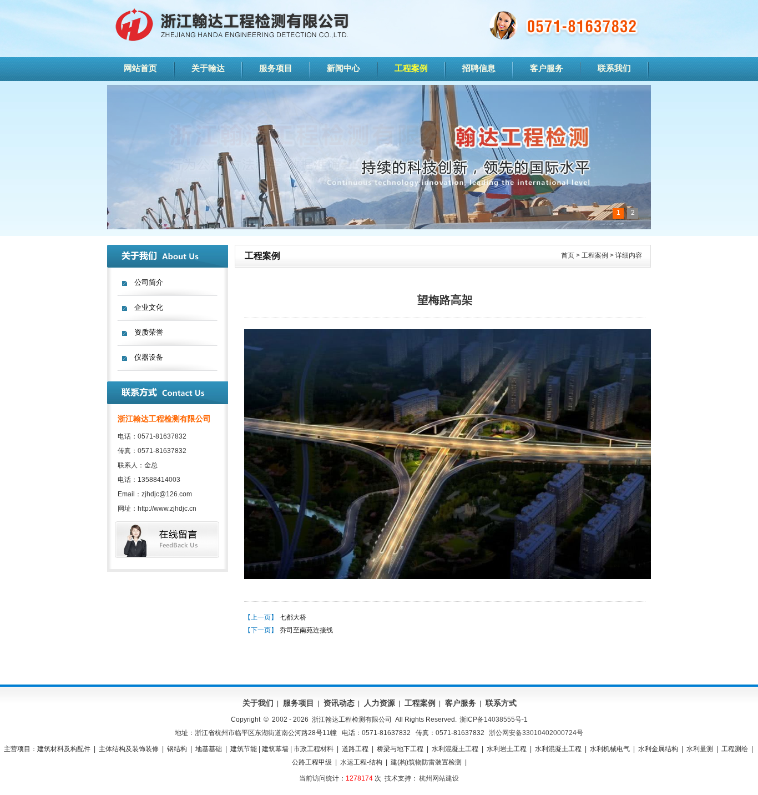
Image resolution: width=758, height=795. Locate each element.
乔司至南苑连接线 (306, 630)
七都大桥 (293, 617)
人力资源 (379, 702)
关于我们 (258, 702)
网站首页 (140, 68)
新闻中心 (343, 68)
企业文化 (148, 307)
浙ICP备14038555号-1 (493, 719)
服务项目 (275, 68)
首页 (567, 255)
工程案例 (411, 68)
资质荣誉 (148, 332)
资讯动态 (339, 702)
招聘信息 (479, 68)
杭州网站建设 (439, 778)
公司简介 (148, 282)
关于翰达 (208, 68)
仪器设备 (148, 357)
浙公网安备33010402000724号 (536, 733)
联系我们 (614, 68)
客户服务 (546, 68)
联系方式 (501, 702)
